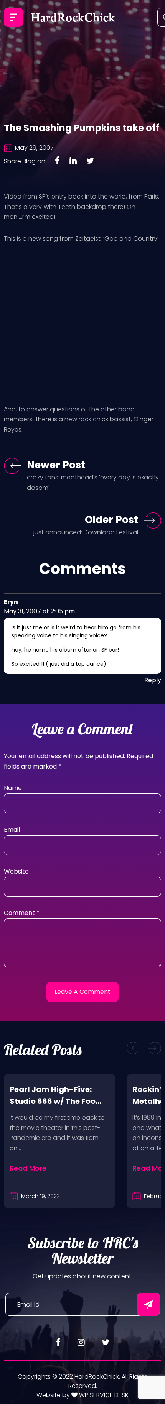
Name (13, 787)
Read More (28, 1168)
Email (12, 829)
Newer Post (56, 465)
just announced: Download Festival (85, 532)
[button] (133, 1048)
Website (16, 871)
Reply (152, 680)
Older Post (111, 520)
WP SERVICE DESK (103, 1395)
